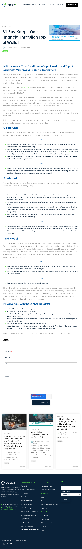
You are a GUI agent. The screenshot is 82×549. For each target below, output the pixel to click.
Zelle (68, 151)
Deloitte (25, 87)
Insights (43, 497)
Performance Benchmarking (29, 511)
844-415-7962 (7, 508)
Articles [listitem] (7, 463)
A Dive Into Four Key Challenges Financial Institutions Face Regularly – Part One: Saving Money (66, 424)
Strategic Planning (26, 504)
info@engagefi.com (10, 509)
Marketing (9, 47)
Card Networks (25, 497)
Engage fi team (11, 452)
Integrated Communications (30, 529)
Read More (22, 466)
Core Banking (25, 522)
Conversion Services (27, 526)
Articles (5, 51)
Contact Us (72, 4)
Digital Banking (25, 519)
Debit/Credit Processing (28, 489)
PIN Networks (25, 493)
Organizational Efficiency (29, 515)
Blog (42, 501)
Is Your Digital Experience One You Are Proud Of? (40, 434)
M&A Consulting (26, 508)
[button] (4, 544)
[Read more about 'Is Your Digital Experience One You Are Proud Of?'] (41, 420)
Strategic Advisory (26, 500)
